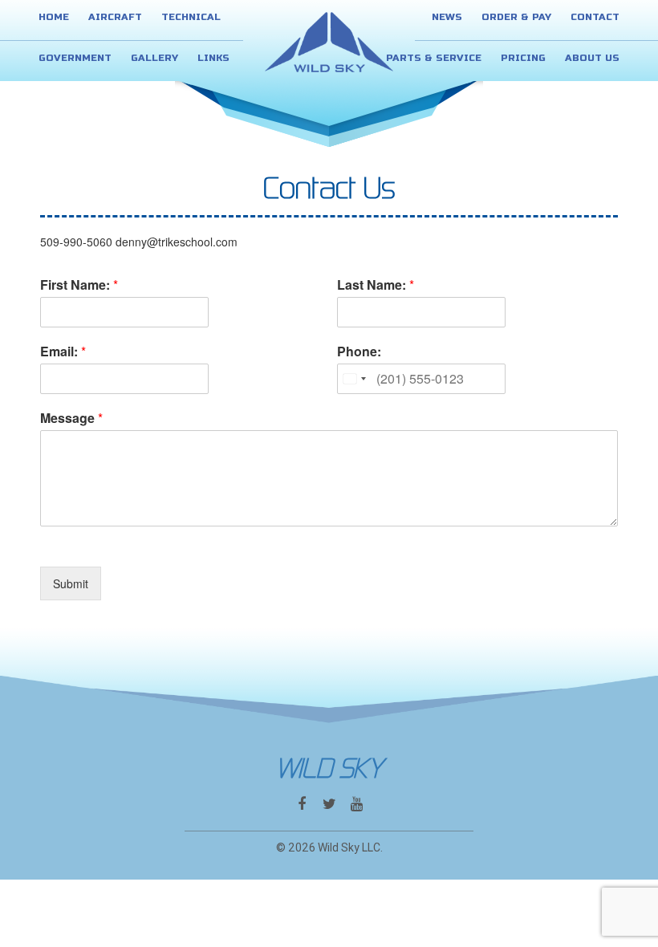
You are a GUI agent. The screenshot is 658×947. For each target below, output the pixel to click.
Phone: (359, 351)
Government (75, 57)
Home (54, 16)
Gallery (154, 57)
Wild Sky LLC (349, 847)
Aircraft (115, 16)
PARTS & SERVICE (433, 57)
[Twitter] (329, 804)
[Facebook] (302, 804)
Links (213, 57)
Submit (70, 583)
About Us (592, 57)
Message (71, 418)
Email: (63, 351)
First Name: (79, 285)
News (447, 16)
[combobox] (354, 379)
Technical (191, 16)
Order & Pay (516, 16)
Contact (595, 16)
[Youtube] (357, 804)
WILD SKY (329, 769)
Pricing (523, 57)
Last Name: (375, 285)
